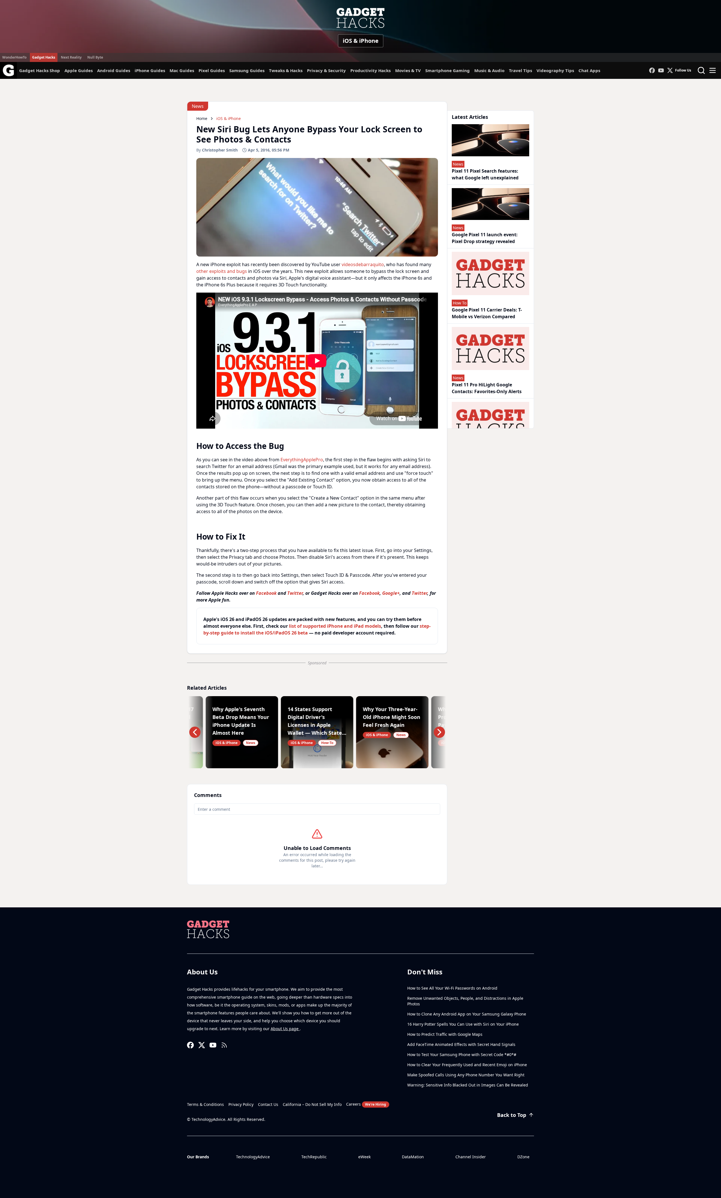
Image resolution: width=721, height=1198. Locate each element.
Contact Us (268, 1104)
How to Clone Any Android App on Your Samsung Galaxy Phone (466, 1014)
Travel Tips (520, 70)
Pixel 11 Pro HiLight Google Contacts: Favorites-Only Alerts (487, 388)
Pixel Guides (212, 70)
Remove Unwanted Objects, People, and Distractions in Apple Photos (465, 1001)
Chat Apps (589, 70)
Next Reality (71, 57)
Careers (366, 1104)
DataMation (413, 1156)
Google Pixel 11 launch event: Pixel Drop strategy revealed (485, 237)
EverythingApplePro (302, 460)
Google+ (391, 593)
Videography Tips (555, 70)
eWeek (364, 1156)
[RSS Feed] (224, 1045)
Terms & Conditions (205, 1104)
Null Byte (95, 57)
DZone (523, 1156)
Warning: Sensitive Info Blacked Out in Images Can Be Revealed (467, 1085)
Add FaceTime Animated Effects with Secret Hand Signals (461, 1044)
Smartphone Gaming (447, 70)
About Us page (285, 1028)
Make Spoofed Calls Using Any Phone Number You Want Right (465, 1074)
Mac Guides (182, 70)
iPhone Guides (150, 70)
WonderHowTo (14, 57)
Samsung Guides (246, 70)
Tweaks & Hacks (285, 70)
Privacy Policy (240, 1104)
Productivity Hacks (370, 70)
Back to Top (511, 1115)
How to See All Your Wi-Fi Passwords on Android (452, 988)
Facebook (266, 593)
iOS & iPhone (361, 40)
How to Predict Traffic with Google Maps (444, 1034)
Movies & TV (408, 70)
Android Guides (113, 70)
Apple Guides (78, 70)
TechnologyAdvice (253, 1156)
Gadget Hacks (43, 57)
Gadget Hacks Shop (39, 70)
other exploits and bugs (221, 271)
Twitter (295, 593)
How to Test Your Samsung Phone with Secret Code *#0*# (461, 1054)
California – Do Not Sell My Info (312, 1104)
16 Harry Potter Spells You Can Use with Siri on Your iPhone (463, 1024)
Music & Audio (489, 70)
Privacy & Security (326, 70)
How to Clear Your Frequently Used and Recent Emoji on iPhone (467, 1064)
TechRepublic (314, 1156)
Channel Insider (470, 1156)
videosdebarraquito (363, 264)
